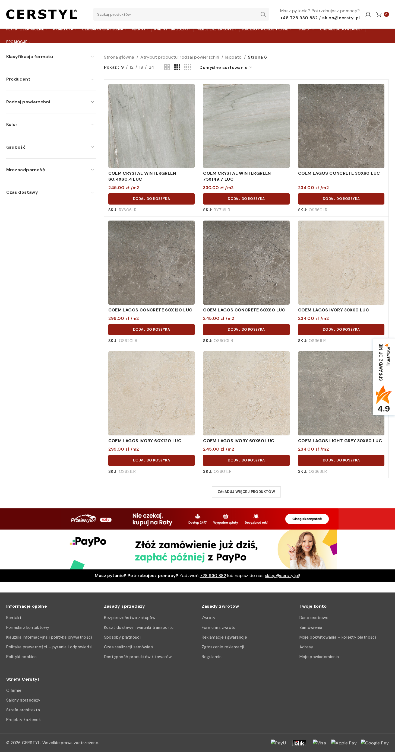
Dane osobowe (314, 617)
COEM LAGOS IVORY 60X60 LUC (238, 441)
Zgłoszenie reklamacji (223, 647)
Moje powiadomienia (319, 656)
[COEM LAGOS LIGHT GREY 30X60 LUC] (341, 394)
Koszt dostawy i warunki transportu (139, 627)
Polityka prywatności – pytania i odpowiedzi (49, 647)
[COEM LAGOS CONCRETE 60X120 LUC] (151, 264)
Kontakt (14, 617)
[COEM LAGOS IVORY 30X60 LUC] (341, 264)
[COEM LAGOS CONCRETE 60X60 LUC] (246, 264)
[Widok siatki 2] (167, 67)
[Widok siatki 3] (177, 67)
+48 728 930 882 (299, 18)
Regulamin (212, 656)
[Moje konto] (368, 14)
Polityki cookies (21, 656)
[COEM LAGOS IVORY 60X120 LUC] (151, 394)
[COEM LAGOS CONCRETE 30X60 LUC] (341, 127)
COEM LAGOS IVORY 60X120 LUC (145, 441)
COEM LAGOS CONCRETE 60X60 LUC (244, 310)
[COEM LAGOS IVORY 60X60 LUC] (246, 394)
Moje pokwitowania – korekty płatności (337, 637)
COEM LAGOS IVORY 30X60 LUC (333, 310)
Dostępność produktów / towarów (138, 656)
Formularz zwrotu (219, 627)
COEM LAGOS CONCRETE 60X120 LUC (150, 310)
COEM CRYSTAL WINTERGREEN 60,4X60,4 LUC (142, 176)
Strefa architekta (23, 710)
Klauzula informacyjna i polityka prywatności (49, 637)
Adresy (306, 647)
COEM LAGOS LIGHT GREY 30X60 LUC (340, 441)
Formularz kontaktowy (27, 627)
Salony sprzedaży (23, 700)
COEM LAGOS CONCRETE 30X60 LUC (339, 173)
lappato (233, 57)
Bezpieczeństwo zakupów (130, 617)
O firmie (14, 690)
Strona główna (119, 57)
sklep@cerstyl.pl (341, 18)
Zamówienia (311, 627)
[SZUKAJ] (263, 14)
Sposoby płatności (122, 637)
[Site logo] (41, 14)
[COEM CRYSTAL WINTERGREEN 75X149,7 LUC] (246, 127)
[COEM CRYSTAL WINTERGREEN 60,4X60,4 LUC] (151, 127)
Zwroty (209, 617)
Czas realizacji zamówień (128, 647)
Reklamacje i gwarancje (224, 637)
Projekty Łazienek (23, 719)
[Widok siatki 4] (187, 67)
